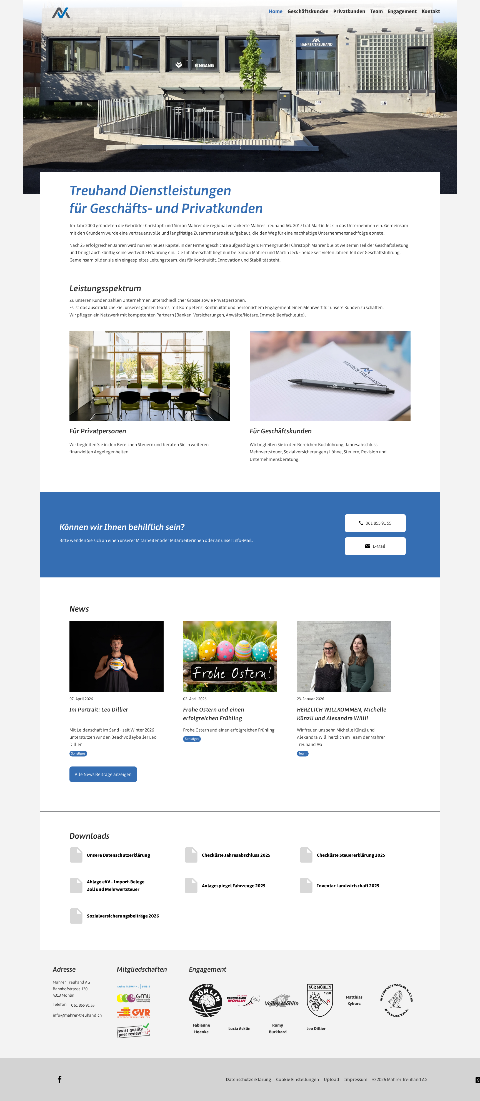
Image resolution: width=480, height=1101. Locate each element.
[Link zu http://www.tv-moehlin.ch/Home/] (205, 1000)
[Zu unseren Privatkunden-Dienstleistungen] (149, 399)
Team (376, 11)
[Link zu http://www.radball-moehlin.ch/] (320, 1000)
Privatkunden (349, 11)
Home (275, 11)
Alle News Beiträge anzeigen (103, 774)
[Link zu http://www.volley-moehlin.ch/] (282, 1000)
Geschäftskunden (308, 11)
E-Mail (379, 546)
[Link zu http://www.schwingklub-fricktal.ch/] (396, 1000)
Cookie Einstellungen (297, 1079)
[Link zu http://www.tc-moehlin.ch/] (243, 1000)
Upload (331, 1079)
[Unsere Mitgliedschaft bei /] (133, 986)
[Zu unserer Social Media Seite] (60, 1079)
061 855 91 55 (378, 523)
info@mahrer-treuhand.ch (77, 1015)
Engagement (402, 11)
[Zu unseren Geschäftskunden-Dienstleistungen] (330, 399)
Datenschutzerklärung (248, 1079)
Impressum (356, 1079)
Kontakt (431, 11)
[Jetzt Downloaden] (125, 855)
